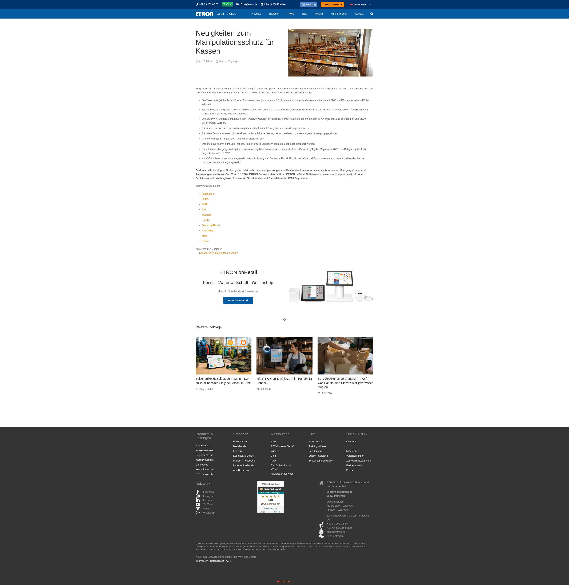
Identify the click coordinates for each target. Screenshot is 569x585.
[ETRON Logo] (204, 14)
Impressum (202, 561)
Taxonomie (208, 193)
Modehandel (240, 446)
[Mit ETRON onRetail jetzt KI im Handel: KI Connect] (284, 355)
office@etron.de (336, 531)
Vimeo (206, 508)
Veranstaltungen (355, 455)
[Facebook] (199, 492)
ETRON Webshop (205, 474)
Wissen (275, 451)
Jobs (349, 446)
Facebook (208, 491)
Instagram (208, 496)
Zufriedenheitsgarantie (358, 460)
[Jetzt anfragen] (323, 536)
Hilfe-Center (315, 441)
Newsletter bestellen (282, 473)
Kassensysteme (204, 445)
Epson (205, 241)
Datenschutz (217, 561)
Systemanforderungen (321, 460)
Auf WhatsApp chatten (340, 527)
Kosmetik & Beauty (243, 455)
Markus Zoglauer (228, 61)
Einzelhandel (240, 441)
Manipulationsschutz (226, 253)
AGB (228, 561)
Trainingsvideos (317, 446)
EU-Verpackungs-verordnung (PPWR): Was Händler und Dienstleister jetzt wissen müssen (345, 383)
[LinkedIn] (199, 500)
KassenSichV (206, 253)
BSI (204, 209)
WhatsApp (209, 512)
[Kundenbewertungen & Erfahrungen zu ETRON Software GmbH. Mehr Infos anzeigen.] (270, 512)
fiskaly (205, 220)
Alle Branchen (241, 470)
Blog (273, 455)
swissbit (206, 214)
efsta (204, 236)
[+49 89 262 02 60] (323, 524)
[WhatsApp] (199, 513)
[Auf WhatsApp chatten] (323, 528)
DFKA (205, 199)
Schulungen (315, 451)
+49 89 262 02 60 (337, 523)
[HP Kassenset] (331, 286)
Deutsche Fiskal (211, 225)
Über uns (351, 441)
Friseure (237, 451)
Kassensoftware (204, 450)
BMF (204, 204)
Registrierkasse (204, 455)
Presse (350, 470)
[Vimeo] (199, 508)
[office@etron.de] (323, 532)
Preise (274, 441)
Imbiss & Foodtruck (244, 460)
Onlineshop (202, 464)
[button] (360, 4)
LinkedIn (207, 500)
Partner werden (354, 465)
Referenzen (352, 451)
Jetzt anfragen (335, 536)
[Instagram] (199, 496)
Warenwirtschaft (205, 459)
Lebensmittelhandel (244, 465)
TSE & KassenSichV (282, 446)
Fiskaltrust (208, 230)
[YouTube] (199, 504)
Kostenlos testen (205, 469)
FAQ (273, 460)
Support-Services (318, 455)
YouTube (207, 504)
